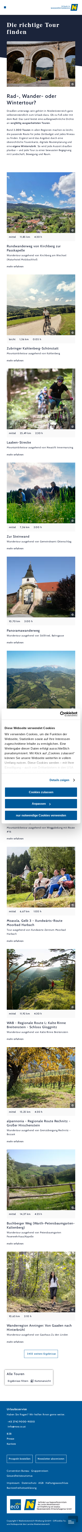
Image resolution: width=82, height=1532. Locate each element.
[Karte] (11, 7)
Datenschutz (29, 1482)
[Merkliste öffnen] (14, 7)
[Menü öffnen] (5, 7)
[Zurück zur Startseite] (64, 7)
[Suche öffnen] (17, 7)
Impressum (13, 1482)
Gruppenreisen (39, 1470)
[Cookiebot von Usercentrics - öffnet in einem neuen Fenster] (60, 714)
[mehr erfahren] (41, 220)
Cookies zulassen (41, 792)
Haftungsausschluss (57, 1482)
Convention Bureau (18, 1470)
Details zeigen (59, 780)
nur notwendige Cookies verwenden (41, 815)
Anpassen (39, 803)
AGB (40, 1482)
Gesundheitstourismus (20, 1475)
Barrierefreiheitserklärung (21, 1487)
